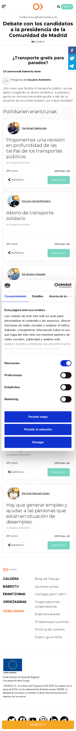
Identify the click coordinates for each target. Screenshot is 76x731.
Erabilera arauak (47, 614)
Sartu (67, 6)
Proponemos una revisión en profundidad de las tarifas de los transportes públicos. (35, 148)
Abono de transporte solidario (30, 215)
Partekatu (17, 180)
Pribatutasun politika (52, 622)
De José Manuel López (36, 493)
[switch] (66, 375)
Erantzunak (14, 594)
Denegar (38, 442)
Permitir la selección (38, 429)
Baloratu (58, 179)
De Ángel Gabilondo (34, 128)
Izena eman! (13, 611)
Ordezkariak (15, 602)
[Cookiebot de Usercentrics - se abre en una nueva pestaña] (55, 285)
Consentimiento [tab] (15, 296)
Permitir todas (38, 416)
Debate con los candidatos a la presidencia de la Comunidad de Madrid (38, 29)
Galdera (11, 579)
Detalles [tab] (37, 296)
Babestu (11, 586)
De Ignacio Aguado (34, 274)
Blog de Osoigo (47, 579)
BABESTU (38, 725)
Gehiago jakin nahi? (51, 594)
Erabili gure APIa (48, 637)
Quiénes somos (47, 586)
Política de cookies (50, 629)
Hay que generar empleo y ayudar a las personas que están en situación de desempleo (36, 513)
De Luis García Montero (36, 201)
